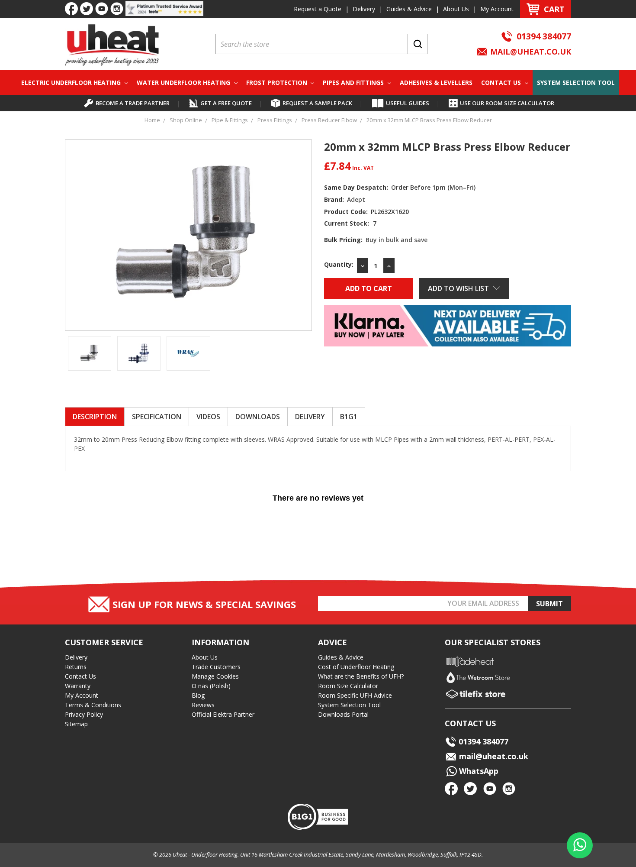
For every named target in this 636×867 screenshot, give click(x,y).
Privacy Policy (84, 714)
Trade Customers (216, 667)
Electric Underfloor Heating (71, 82)
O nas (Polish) (211, 686)
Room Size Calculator (348, 686)
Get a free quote (226, 103)
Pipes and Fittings (354, 82)
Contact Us (502, 82)
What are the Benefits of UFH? (361, 676)
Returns (76, 667)
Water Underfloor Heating (184, 82)
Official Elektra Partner (223, 714)
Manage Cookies (215, 676)
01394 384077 (544, 36)
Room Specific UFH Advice (355, 695)
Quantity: (338, 264)
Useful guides (407, 103)
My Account (497, 9)
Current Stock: (350, 223)
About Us (456, 9)
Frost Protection (277, 82)
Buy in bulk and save (396, 240)
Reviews (203, 705)
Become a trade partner (133, 103)
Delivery (364, 9)
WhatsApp (477, 771)
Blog (198, 695)
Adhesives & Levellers (436, 82)
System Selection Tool (576, 82)
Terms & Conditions (93, 705)
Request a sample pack (317, 103)
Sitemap (76, 724)
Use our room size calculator (507, 103)
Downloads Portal (343, 714)
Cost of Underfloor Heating (356, 667)
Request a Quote (317, 9)
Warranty (77, 686)
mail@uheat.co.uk (529, 51)
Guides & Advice (409, 9)
